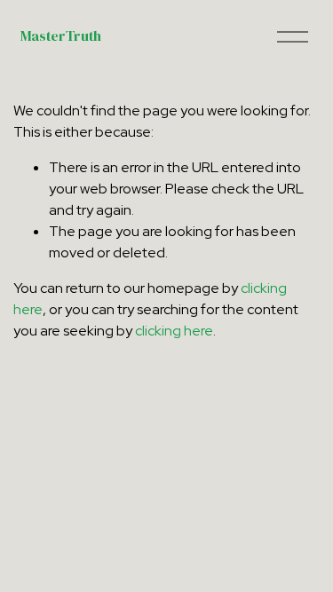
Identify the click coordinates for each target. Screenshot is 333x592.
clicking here (174, 330)
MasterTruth (60, 35)
